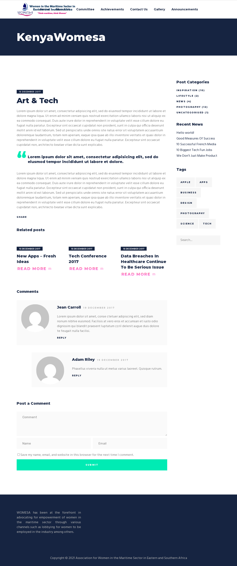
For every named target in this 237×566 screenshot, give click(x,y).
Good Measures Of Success (195, 138)
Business (189, 192)
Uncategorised (190, 112)
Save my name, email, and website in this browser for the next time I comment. (77, 455)
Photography (188, 107)
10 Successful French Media (196, 144)
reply (61, 337)
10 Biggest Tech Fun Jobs (194, 150)
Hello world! (185, 133)
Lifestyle (185, 95)
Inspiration (187, 90)
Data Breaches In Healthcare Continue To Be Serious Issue (143, 262)
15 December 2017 (30, 92)
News (181, 101)
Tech (207, 223)
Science (187, 223)
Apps (204, 182)
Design (187, 203)
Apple (186, 182)
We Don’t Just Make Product (196, 156)
